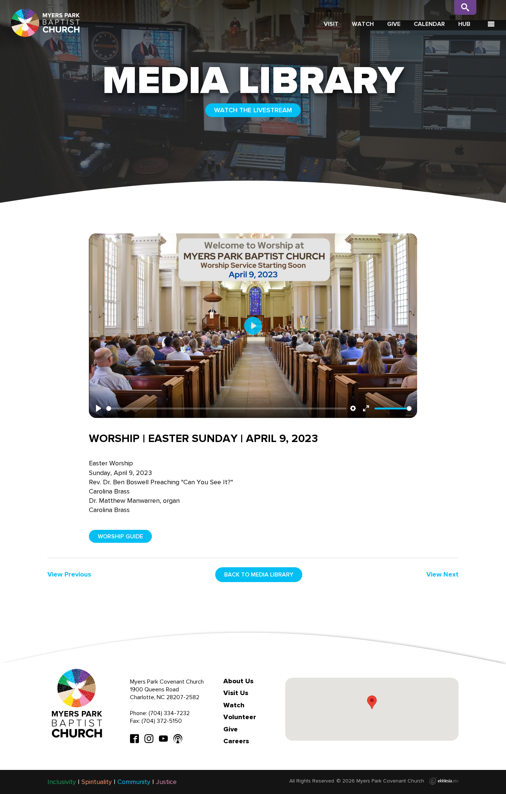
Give (393, 24)
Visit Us (235, 693)
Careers (236, 741)
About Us (238, 681)
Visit (331, 24)
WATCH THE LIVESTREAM (253, 110)
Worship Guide (120, 536)
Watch (363, 24)
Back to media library (258, 574)
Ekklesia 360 (444, 781)
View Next (442, 574)
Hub (464, 24)
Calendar (429, 24)
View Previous (69, 574)
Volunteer (239, 717)
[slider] (226, 408)
